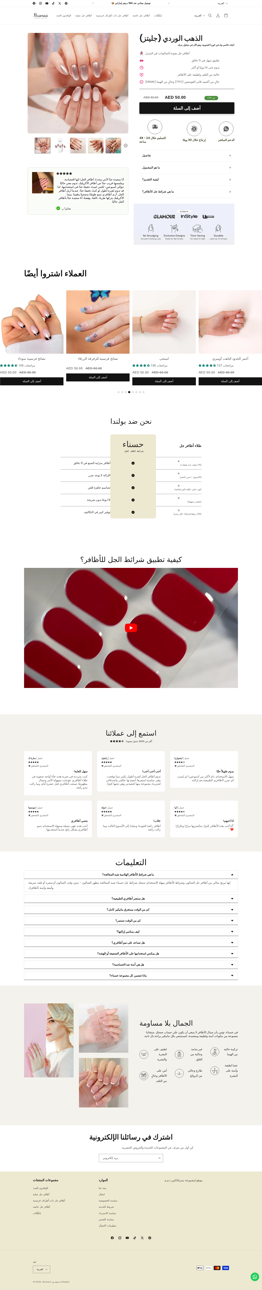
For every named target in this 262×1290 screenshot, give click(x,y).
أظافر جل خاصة (41, 1207)
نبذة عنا (102, 1188)
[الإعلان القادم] (169, 3)
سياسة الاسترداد (107, 1213)
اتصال (102, 1194)
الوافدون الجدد (40, 1188)
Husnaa (46, 1281)
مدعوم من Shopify (61, 1281)
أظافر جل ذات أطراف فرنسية (49, 1200)
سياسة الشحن (106, 1219)
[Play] (131, 628)
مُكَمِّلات (37, 1213)
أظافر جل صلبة (41, 1194)
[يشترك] (159, 1158)
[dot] (118, 392)
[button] (210, 15)
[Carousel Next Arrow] (126, 145)
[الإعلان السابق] (93, 3)
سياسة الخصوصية (108, 1200)
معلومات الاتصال (107, 1225)
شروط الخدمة (106, 1207)
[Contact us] (255, 1277)
